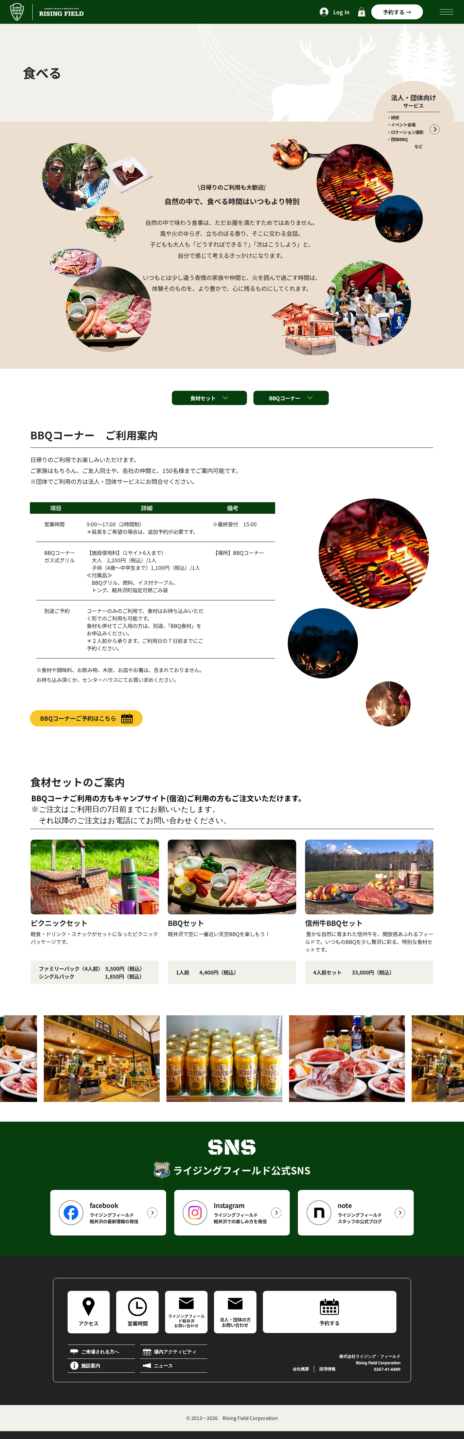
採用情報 (327, 1368)
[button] (361, 11)
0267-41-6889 (387, 1369)
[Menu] (447, 11)
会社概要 (301, 1368)
